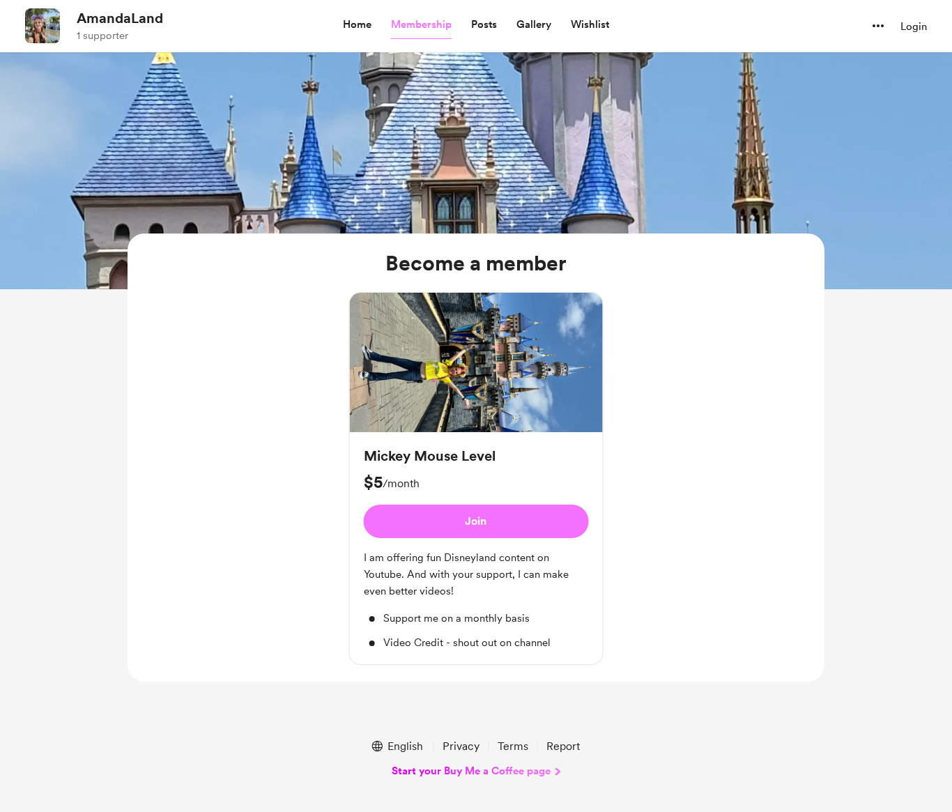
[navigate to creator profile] (42, 25)
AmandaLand (120, 18)
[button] (357, 25)
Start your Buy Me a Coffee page (471, 771)
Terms (513, 746)
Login (913, 26)
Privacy (461, 746)
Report (563, 746)
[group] (476, 478)
